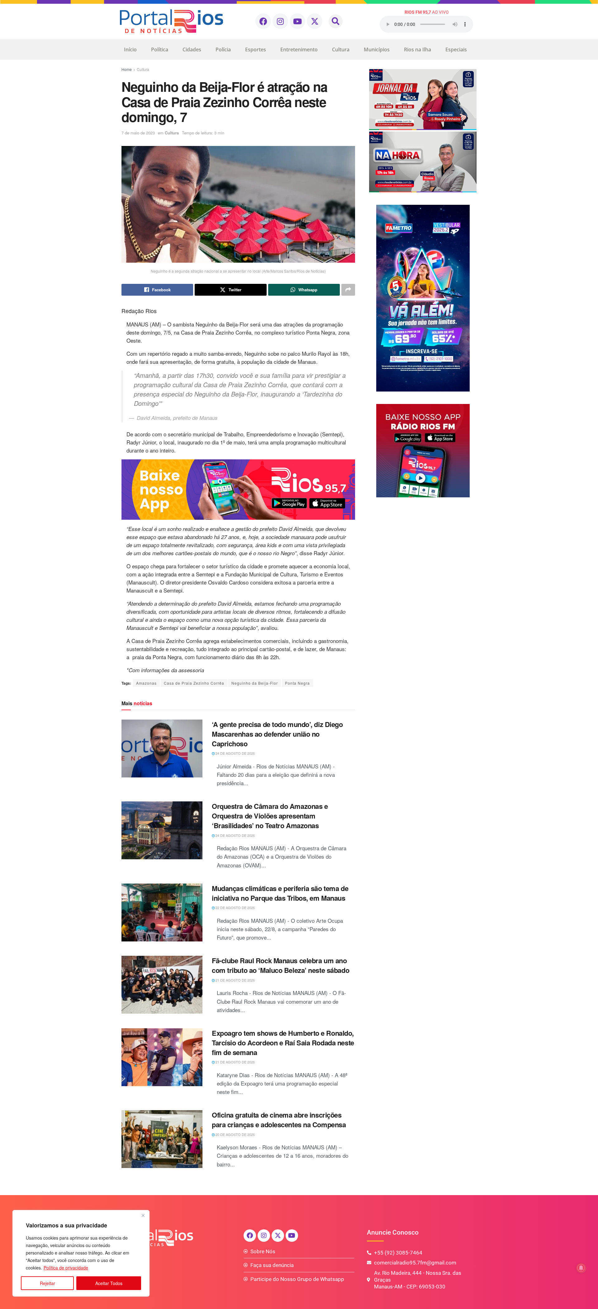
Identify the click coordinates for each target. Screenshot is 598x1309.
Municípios (377, 49)
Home (126, 69)
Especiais (456, 49)
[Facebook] (263, 21)
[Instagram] (280, 21)
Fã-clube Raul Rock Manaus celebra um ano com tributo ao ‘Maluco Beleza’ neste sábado (280, 965)
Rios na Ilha (417, 49)
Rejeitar (47, 1283)
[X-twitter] (314, 21)
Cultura (340, 49)
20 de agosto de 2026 (235, 1134)
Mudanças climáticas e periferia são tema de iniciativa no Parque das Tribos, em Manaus (280, 893)
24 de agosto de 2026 (235, 753)
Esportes (255, 49)
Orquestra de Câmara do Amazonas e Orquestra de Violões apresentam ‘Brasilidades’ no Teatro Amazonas (270, 815)
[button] (336, 21)
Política (159, 49)
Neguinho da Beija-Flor (254, 683)
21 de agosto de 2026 (235, 980)
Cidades (192, 49)
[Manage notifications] (581, 1268)
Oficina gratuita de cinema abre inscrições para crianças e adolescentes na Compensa (279, 1119)
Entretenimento (299, 49)
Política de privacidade (66, 1267)
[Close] (143, 1215)
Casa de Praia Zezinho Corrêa (194, 683)
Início (130, 49)
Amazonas (146, 683)
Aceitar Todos (108, 1283)
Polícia (223, 49)
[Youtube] (297, 21)
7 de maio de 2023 (138, 133)
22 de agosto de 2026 (235, 907)
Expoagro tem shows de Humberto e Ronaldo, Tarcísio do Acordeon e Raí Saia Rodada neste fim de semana (283, 1042)
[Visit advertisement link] (238, 489)
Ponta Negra (297, 683)
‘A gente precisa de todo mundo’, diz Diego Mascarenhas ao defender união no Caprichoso (277, 733)
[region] (81, 1253)
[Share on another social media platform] (348, 290)
